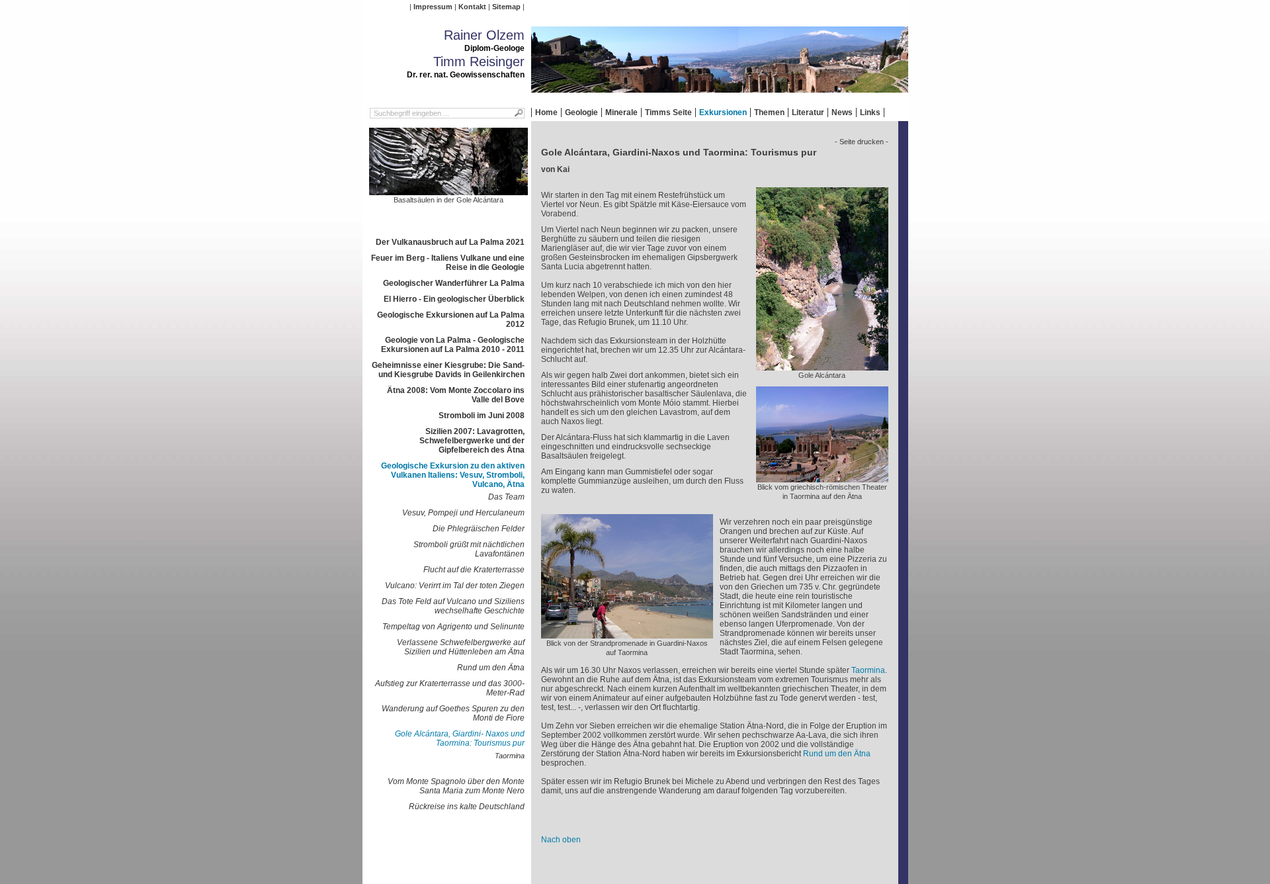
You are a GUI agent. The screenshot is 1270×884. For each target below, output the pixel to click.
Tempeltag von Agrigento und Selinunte (453, 626)
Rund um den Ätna (491, 667)
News (842, 112)
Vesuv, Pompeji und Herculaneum (463, 512)
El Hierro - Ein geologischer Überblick (454, 299)
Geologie (581, 112)
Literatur (808, 112)
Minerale (621, 112)
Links (870, 112)
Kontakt (472, 7)
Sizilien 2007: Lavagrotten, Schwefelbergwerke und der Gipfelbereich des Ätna (472, 441)
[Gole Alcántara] (822, 366)
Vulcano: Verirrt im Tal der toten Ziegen (455, 585)
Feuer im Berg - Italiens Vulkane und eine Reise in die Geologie (448, 262)
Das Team (506, 497)
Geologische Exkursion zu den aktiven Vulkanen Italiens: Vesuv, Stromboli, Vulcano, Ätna (453, 475)
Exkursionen (723, 112)
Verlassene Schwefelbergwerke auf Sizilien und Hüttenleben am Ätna (461, 647)
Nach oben (561, 839)
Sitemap (506, 7)
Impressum (432, 7)
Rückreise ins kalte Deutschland (467, 806)
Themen (769, 112)
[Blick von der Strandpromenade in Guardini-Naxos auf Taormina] (627, 634)
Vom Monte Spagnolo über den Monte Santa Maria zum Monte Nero (456, 786)
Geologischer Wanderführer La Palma (454, 283)
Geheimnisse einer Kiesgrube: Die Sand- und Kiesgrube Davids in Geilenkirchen (448, 370)
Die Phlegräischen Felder (479, 528)
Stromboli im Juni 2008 (482, 415)
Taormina (510, 756)
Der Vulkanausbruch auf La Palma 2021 (450, 242)
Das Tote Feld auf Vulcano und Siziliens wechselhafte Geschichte (453, 606)
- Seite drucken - (861, 142)
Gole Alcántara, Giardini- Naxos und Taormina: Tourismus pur (460, 738)
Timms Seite (668, 112)
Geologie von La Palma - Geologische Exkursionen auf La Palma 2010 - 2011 (453, 344)
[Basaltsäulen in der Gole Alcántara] (448, 190)
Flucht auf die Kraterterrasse (474, 569)
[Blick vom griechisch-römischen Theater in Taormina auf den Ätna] (822, 477)
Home (546, 112)
